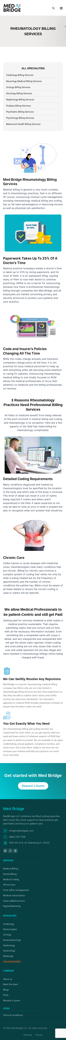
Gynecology (9, 950)
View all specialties (12, 961)
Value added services (14, 901)
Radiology (8, 956)
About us (7, 979)
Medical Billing (10, 868)
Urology (7, 934)
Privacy (39, 1035)
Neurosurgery (10, 929)
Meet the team (10, 984)
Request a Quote (33, 785)
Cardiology (8, 924)
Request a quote (11, 1000)
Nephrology (9, 945)
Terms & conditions (13, 1015)
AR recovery (9, 884)
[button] (53, 8)
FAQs (5, 995)
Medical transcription (14, 895)
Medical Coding (11, 879)
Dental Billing (10, 874)
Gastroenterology (12, 940)
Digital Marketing (12, 906)
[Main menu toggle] (61, 8)
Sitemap (27, 1035)
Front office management (16, 890)
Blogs (6, 989)
